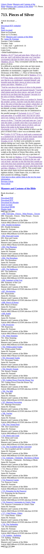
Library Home (6, 4)
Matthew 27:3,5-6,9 (22, 90)
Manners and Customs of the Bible (19, 6)
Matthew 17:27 (22, 162)
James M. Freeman (11, 39)
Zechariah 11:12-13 (22, 121)
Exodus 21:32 (21, 137)
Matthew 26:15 (20, 58)
